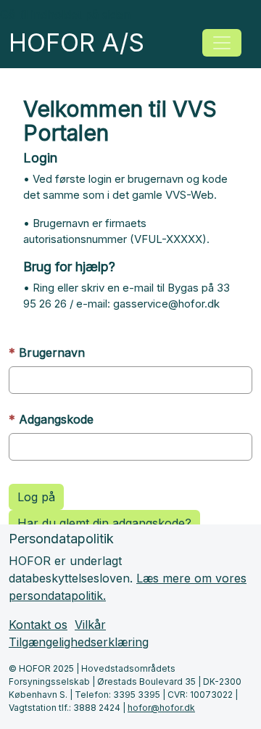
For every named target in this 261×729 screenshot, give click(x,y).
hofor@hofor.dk (161, 707)
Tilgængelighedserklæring (79, 642)
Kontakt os (38, 624)
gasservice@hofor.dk (166, 303)
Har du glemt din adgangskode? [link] (104, 523)
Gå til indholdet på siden (65, 14)
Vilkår (90, 624)
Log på (36, 497)
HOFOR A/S (76, 42)
